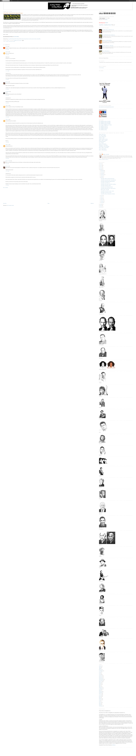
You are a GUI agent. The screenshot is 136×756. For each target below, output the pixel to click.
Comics (100, 672)
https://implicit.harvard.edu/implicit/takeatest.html (106, 106)
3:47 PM (7, 185)
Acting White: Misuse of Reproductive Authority (108, 193)
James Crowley (34, 38)
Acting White (38, 38)
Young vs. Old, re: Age (102, 134)
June (101, 195)
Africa (100, 667)
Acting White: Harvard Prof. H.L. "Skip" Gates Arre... (108, 188)
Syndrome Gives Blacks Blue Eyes (107, 40)
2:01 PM (7, 102)
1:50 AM (7, 142)
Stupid (100, 704)
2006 (101, 206)
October (102, 173)
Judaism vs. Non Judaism (102, 143)
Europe (100, 682)
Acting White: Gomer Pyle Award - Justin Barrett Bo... (108, 180)
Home (48, 203)
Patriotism (100, 691)
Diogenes (7, 81)
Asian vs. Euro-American (102, 148)
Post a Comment (5, 187)
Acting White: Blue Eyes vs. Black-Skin (107, 45)
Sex (99, 701)
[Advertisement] (11, 195)
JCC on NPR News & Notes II (103, 128)
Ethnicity (100, 681)
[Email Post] (23, 40)
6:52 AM (7, 95)
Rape (100, 697)
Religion (100, 698)
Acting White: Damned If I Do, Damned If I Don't (13, 13)
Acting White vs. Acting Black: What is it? (105, 24)
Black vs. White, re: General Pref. (103, 147)
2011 (101, 166)
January (102, 202)
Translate (106, 19)
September (102, 174)
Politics (100, 693)
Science (100, 699)
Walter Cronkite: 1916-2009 (105, 189)
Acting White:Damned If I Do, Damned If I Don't (15, 38)
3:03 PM (7, 79)
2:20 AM (7, 158)
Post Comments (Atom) (10, 205)
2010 (101, 167)
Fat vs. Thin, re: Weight (102, 135)
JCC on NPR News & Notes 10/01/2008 (104, 122)
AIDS (100, 668)
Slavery (100, 702)
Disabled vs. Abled (101, 137)
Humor (100, 686)
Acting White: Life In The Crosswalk (106, 192)
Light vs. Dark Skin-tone (102, 136)
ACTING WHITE (16, 36)
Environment (101, 680)
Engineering (101, 678)
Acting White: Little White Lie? (105, 182)
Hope (100, 685)
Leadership (100, 688)
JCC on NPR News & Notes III (103, 127)
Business (100, 669)
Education (10, 41)
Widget (103, 67)
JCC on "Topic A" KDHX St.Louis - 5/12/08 (105, 124)
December (102, 170)
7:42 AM (7, 163)
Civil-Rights (101, 670)
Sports (100, 703)
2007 (101, 205)
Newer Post (4, 203)
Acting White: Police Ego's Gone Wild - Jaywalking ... (108, 184)
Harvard (23, 38)
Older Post (92, 203)
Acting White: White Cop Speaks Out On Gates (107, 178)
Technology (100, 705)
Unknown (7, 51)
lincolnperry (7, 91)
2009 (101, 169)
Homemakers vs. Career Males (103, 145)
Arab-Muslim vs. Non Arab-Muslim (104, 146)
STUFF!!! (106, 22)
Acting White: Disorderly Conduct (106, 185)
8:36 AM (7, 49)
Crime (7, 41)
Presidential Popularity (102, 141)
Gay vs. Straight (101, 142)
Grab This (101, 67)
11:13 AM (7, 70)
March (102, 199)
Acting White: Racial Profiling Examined (107, 186)
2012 (101, 165)
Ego (25, 38)
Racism (13, 41)
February (102, 201)
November (102, 171)
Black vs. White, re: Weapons (103, 140)
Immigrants (100, 687)
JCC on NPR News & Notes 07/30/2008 (104, 123)
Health (100, 684)
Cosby (100, 673)
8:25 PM (7, 89)
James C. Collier (8, 160)
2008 (101, 204)
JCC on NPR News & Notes (103, 129)
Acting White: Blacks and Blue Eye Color (108, 29)
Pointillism (100, 692)
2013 (101, 163)
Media (100, 690)
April (102, 198)
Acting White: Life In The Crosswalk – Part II (107, 191)
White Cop (7, 105)
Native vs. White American (103, 149)
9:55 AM (7, 54)
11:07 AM (7, 171)
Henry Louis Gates (29, 38)
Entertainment (101, 679)
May (101, 196)
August (102, 176)
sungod (7, 46)
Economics (100, 675)
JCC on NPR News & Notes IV (103, 126)
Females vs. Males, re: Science (103, 139)
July (101, 177)
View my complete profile (103, 159)
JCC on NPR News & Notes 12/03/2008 (104, 121)
